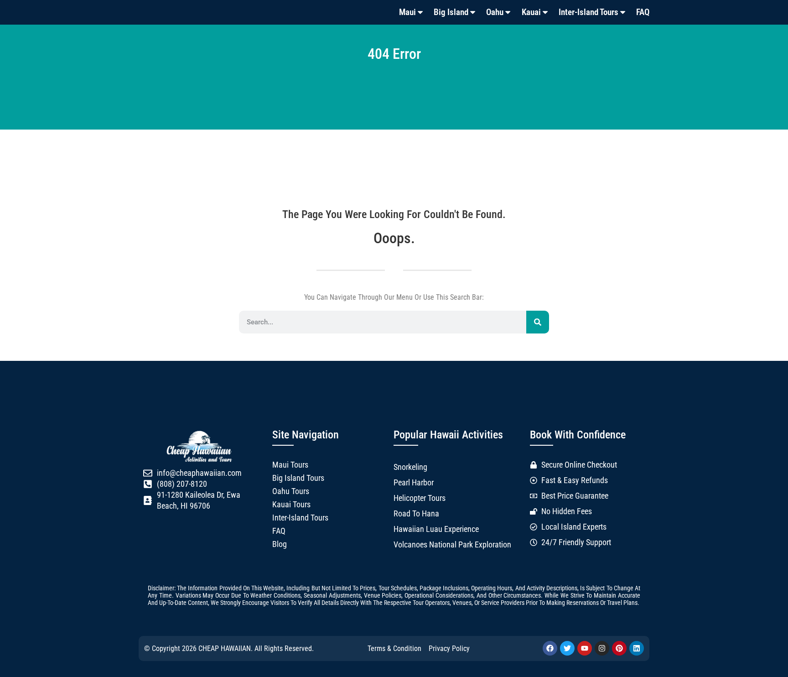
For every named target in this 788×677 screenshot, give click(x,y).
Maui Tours (290, 464)
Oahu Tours (290, 491)
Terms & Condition (394, 648)
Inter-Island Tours (588, 12)
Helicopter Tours (420, 498)
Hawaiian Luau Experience (436, 529)
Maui (407, 12)
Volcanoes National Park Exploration (452, 544)
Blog (279, 544)
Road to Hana (416, 513)
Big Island (451, 12)
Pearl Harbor (414, 482)
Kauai (531, 12)
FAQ (642, 12)
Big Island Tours (298, 478)
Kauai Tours (291, 504)
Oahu (494, 12)
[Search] (537, 322)
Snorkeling (410, 467)
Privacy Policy (449, 648)
